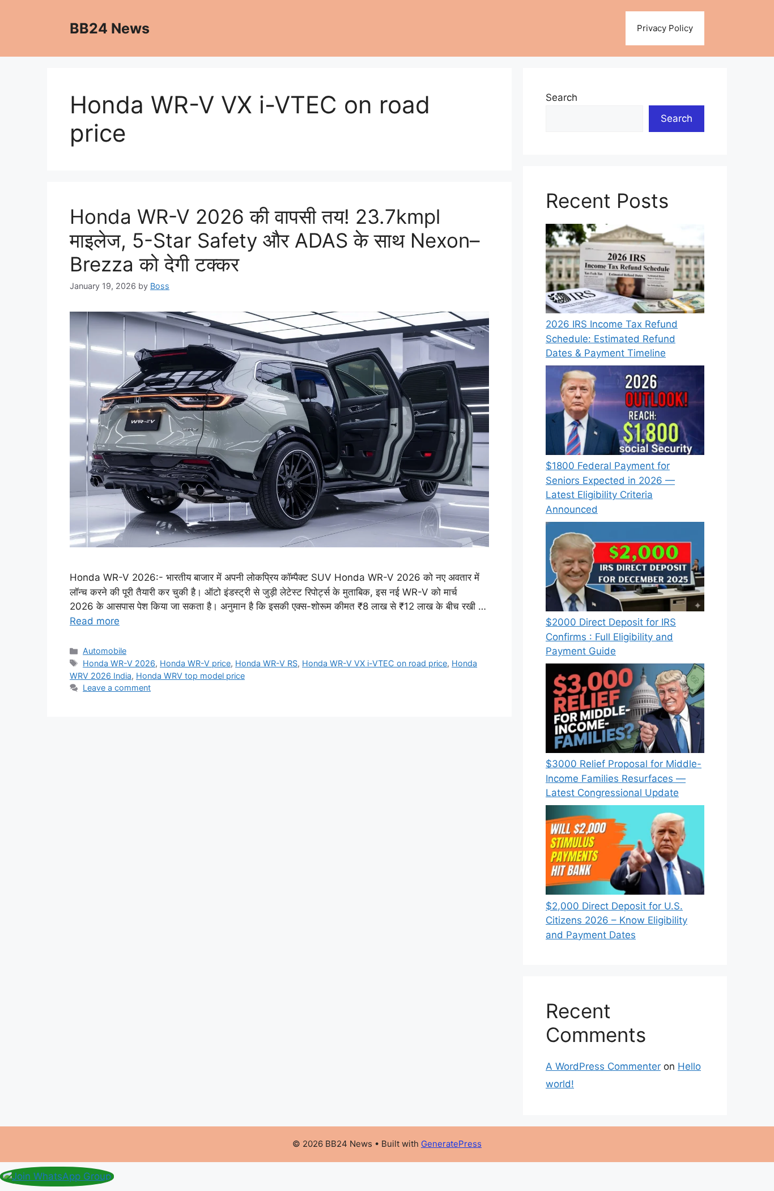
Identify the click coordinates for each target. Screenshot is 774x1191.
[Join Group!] (57, 1176)
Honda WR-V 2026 (119, 663)
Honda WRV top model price (190, 675)
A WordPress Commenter (603, 1066)
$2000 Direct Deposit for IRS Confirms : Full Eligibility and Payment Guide (611, 636)
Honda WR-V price (195, 663)
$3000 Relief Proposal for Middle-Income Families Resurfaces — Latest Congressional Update (623, 778)
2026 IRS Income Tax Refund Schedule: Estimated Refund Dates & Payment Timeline (612, 338)
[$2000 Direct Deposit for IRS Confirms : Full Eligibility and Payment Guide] (625, 568)
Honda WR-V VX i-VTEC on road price (374, 663)
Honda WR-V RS (266, 663)
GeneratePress (451, 1143)
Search (561, 97)
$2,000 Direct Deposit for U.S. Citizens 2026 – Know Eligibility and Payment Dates (616, 920)
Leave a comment (117, 687)
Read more (95, 621)
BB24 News (110, 28)
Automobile (104, 651)
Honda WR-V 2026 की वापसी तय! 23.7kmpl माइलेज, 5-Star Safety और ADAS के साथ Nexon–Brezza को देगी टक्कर (275, 240)
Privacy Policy (665, 28)
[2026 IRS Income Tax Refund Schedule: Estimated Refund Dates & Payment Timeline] (625, 270)
